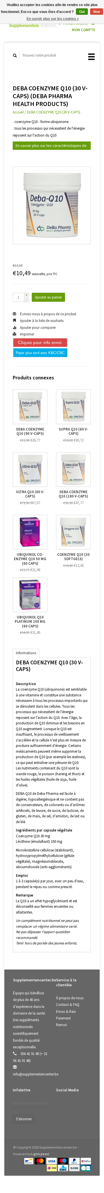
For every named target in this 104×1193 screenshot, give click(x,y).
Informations (26, 652)
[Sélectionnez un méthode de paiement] (29, 1160)
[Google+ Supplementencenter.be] (85, 1105)
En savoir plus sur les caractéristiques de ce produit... (51, 146)
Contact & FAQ (67, 1004)
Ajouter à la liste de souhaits (41, 320)
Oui (82, 12)
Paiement (63, 1018)
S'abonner (24, 1118)
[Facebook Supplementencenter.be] (61, 1105)
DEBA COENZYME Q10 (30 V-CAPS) (53, 112)
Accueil (18, 112)
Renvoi (61, 1024)
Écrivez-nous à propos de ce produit (47, 314)
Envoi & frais (66, 1011)
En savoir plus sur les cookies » (53, 19)
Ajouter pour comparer (37, 327)
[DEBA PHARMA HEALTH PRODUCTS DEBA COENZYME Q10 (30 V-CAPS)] (51, 205)
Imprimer (26, 334)
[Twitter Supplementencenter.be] (73, 1105)
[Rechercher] (15, 55)
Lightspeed (40, 1154)
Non (96, 12)
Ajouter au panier (48, 297)
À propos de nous (69, 998)
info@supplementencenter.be (35, 1074)
